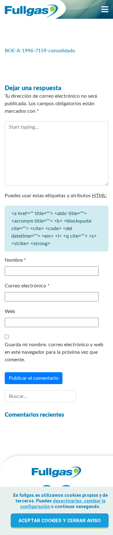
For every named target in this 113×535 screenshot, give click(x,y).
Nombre (15, 260)
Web (10, 311)
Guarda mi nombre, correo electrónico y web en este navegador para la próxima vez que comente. (54, 352)
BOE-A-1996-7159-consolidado (40, 50)
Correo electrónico (27, 285)
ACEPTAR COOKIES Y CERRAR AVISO (60, 520)
